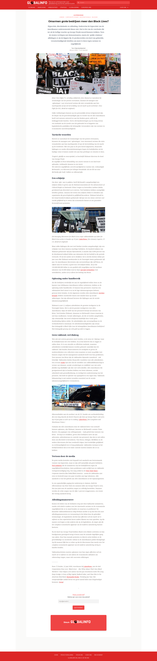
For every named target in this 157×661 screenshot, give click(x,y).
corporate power (72, 17)
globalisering (74, 7)
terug (61, 582)
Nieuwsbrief (98, 655)
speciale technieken (87, 270)
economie (31, 7)
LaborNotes (83, 239)
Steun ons (79, 655)
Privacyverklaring (67, 655)
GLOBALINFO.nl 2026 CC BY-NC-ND (78, 658)
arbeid (62, 17)
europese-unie (86, 7)
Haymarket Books (73, 577)
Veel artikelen (57, 466)
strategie (63, 7)
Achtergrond (78, 15)
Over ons (88, 655)
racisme (95, 17)
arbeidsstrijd (53, 7)
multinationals (85, 17)
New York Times (92, 471)
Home (56, 655)
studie (63, 363)
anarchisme (42, 7)
